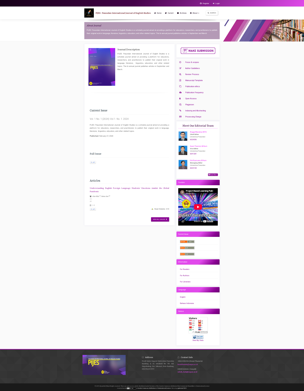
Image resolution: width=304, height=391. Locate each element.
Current (170, 13)
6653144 (193, 168)
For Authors (184, 275)
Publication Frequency (194, 92)
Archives (183, 13)
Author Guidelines (192, 68)
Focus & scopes (192, 62)
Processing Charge (193, 117)
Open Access (191, 98)
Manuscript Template (194, 80)
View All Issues (159, 219)
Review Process (192, 74)
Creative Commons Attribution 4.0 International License (154, 388)
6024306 (193, 139)
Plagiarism (189, 104)
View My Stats (198, 340)
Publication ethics (192, 86)
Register (205, 3)
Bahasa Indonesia (187, 303)
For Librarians (185, 282)
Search (213, 13)
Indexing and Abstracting (195, 111)
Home (159, 13)
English (182, 297)
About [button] (195, 13)
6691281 (193, 154)
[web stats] (198, 337)
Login (217, 3)
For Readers (184, 269)
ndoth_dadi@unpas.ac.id (187, 372)
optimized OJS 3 (182, 388)
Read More (213, 174)
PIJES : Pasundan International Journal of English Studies (123, 13)
